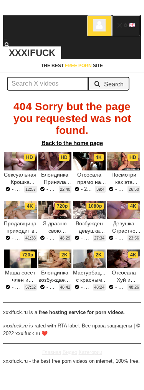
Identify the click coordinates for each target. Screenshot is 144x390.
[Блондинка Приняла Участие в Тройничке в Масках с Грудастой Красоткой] (54, 161)
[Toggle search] (10, 44)
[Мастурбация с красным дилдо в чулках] (89, 259)
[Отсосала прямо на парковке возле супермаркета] (89, 161)
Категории (90, 352)
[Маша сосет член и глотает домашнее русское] (20, 259)
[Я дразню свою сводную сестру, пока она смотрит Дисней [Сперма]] (54, 210)
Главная (51, 352)
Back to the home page (72, 143)
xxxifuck (32, 53)
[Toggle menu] (5, 40)
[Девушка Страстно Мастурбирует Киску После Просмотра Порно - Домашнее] (123, 210)
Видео (70, 352)
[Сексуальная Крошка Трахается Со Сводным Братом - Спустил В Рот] (20, 161)
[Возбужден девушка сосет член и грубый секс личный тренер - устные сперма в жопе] (89, 210)
